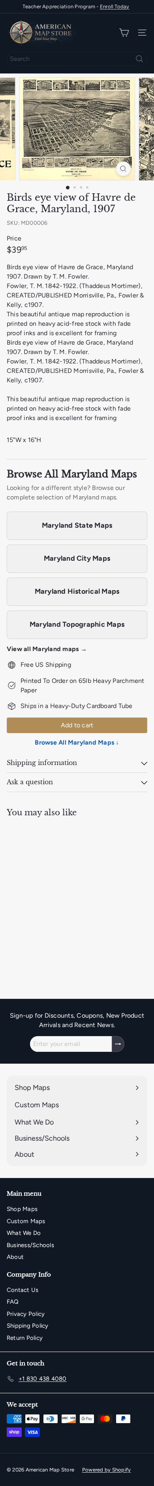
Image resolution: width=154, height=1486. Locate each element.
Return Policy (25, 1337)
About (15, 1256)
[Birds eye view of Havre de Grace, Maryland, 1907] (56, 887)
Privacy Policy (26, 1313)
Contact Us (22, 1289)
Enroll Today (115, 6)
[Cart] (124, 32)
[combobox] (77, 59)
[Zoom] (123, 168)
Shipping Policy (28, 1325)
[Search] (139, 59)
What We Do (24, 1232)
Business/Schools (30, 1245)
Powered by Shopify (106, 1470)
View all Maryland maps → (47, 649)
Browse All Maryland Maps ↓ (77, 742)
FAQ (13, 1301)
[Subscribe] (118, 1044)
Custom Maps (26, 1221)
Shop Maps (22, 1209)
